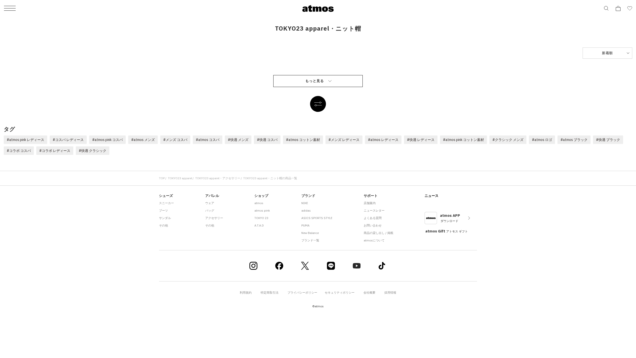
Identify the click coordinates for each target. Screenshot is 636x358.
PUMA (305, 225)
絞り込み (318, 104)
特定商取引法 (269, 292)
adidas (306, 210)
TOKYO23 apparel (180, 178)
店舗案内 (370, 203)
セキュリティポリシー (340, 292)
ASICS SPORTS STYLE (316, 218)
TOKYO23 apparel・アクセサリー (217, 178)
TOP (162, 178)
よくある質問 (373, 218)
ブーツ (163, 210)
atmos (258, 203)
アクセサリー (214, 218)
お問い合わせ (373, 225)
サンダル (165, 218)
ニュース (431, 195)
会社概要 (369, 292)
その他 (163, 225)
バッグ (209, 210)
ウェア (209, 203)
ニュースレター (374, 210)
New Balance (310, 233)
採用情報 (390, 292)
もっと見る (314, 81)
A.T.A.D (259, 225)
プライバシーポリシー (302, 292)
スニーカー (166, 203)
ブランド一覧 (310, 240)
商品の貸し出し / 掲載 (378, 233)
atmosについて (374, 240)
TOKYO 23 (261, 218)
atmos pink (262, 210)
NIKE (304, 203)
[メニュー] (10, 8)
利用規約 (246, 292)
